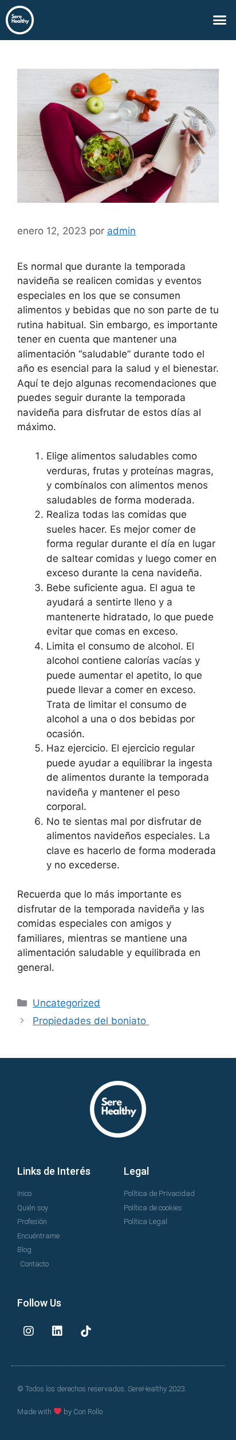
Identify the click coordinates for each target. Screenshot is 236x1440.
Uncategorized (66, 1003)
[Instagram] (28, 1331)
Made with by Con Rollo (60, 1411)
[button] (220, 20)
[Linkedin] (57, 1331)
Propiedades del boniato (91, 1020)
